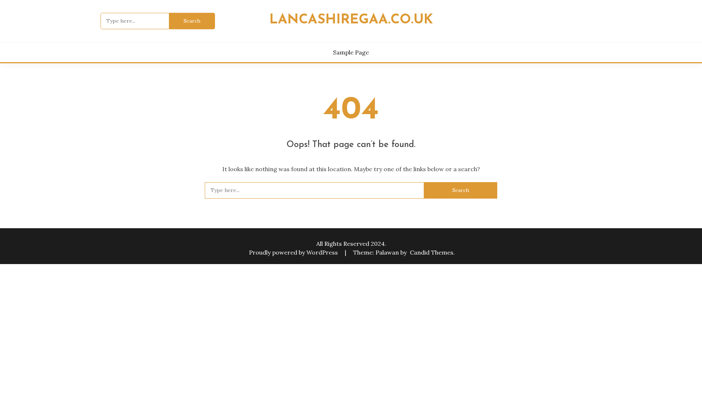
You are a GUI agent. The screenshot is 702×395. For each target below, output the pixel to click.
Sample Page (351, 52)
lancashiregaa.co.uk (351, 20)
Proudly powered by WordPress (294, 252)
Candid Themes (431, 252)
